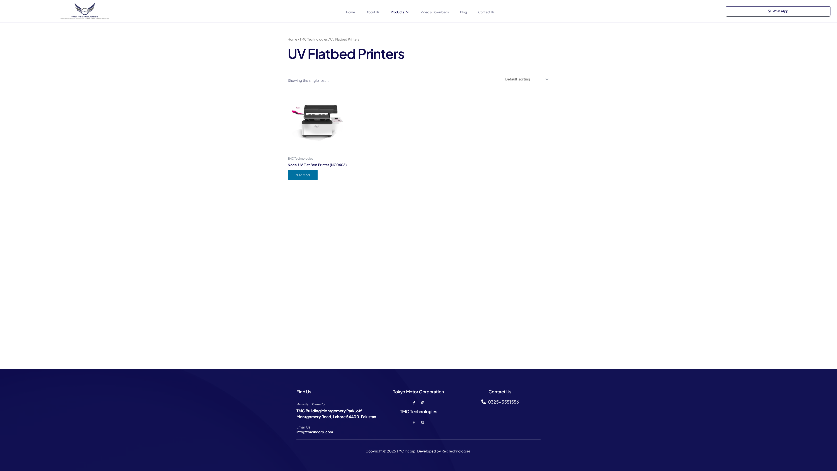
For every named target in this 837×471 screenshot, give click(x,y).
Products (397, 12)
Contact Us (486, 12)
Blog (463, 12)
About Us (372, 12)
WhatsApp (780, 11)
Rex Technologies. (457, 451)
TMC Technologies (314, 39)
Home (350, 12)
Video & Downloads (435, 12)
